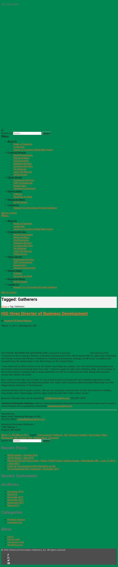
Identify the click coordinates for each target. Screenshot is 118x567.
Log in (10, 536)
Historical (73, 435)
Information (95, 435)
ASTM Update (20, 202)
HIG (66, 435)
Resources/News (16, 199)
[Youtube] (8, 563)
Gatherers (58, 435)
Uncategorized (14, 522)
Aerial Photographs (23, 155)
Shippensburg (40, 437)
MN (16, 437)
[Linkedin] (8, 557)
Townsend (53, 437)
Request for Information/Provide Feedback (35, 207)
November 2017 (15, 500)
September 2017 (15, 502)
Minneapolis (7, 437)
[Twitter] (8, 560)
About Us (12, 141)
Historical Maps (21, 158)
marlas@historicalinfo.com (31, 419)
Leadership (19, 147)
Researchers (20, 185)
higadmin (8, 320)
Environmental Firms (24, 180)
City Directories (21, 160)
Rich (30, 437)
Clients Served (14, 177)
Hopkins (83, 435)
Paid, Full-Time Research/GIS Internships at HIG (31, 466)
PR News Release (22, 320)
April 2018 (12, 494)
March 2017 (13, 505)
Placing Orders (14, 191)
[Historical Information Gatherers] (59, 123)
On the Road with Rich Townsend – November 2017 (33, 469)
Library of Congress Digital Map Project (33, 149)
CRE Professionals (23, 183)
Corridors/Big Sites (23, 166)
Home (4, 306)
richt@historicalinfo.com (57, 398)
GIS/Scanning (20, 174)
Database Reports (23, 163)
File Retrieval (20, 169)
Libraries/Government (24, 188)
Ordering (18, 194)
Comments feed (15, 542)
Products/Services (16, 152)
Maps (104, 435)
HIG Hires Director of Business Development (44, 313)
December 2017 (15, 497)
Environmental (45, 435)
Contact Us (13, 205)
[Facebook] (8, 555)
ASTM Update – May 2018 (20, 458)
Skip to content (9, 213)
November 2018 (15, 491)
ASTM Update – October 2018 (22, 455)
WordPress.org (14, 544)
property (23, 437)
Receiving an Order (23, 196)
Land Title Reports (23, 171)
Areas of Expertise (23, 144)
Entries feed (13, 539)
